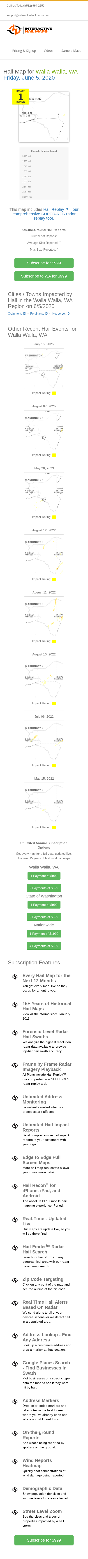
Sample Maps (71, 50)
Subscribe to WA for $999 (44, 276)
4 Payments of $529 (44, 946)
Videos (48, 50)
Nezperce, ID (60, 313)
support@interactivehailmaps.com (28, 15)
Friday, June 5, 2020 (29, 78)
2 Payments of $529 (44, 888)
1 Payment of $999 (44, 876)
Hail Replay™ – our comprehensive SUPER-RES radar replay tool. (46, 214)
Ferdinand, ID (39, 313)
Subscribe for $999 (44, 263)
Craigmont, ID (17, 313)
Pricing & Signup (24, 50)
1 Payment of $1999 (44, 933)
